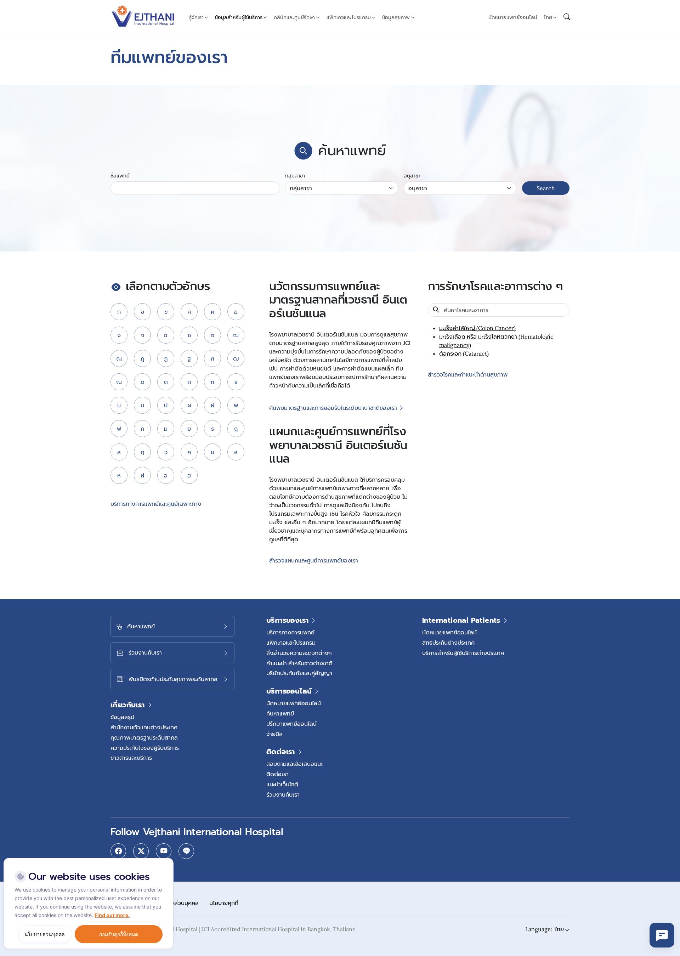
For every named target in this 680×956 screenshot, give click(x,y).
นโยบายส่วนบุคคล (177, 902)
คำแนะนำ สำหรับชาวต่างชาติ (299, 663)
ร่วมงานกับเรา (283, 794)
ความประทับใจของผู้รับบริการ (144, 747)
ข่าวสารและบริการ (131, 757)
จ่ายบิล (274, 733)
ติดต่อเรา (277, 773)
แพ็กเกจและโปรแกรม (291, 642)
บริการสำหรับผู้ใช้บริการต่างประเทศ (463, 652)
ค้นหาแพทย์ (280, 713)
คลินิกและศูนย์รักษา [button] (294, 17)
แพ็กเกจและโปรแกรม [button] (349, 17)
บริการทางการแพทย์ (290, 632)
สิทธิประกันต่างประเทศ (448, 642)
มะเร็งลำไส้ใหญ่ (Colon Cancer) (477, 328)
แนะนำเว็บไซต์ (282, 784)
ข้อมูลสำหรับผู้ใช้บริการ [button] (238, 17)
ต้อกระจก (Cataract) (464, 353)
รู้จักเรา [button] (196, 17)
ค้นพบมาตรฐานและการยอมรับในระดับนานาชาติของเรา (333, 408)
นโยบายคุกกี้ (223, 902)
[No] (166, 859)
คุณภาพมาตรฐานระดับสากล (144, 737)
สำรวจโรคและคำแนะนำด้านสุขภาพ (468, 374)
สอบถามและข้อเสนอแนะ (294, 763)
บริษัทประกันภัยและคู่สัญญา (299, 673)
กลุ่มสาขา (295, 176)
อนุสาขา (412, 176)
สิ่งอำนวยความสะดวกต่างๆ (299, 652)
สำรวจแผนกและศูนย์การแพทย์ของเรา (313, 560)
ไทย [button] (548, 17)
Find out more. (112, 915)
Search (546, 188)
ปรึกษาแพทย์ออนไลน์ (291, 723)
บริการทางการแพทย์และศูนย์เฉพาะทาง (155, 503)
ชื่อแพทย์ (120, 176)
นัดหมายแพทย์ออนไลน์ (512, 17)
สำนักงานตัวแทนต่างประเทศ (143, 727)
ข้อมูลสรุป (122, 716)
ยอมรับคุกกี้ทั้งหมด (118, 934)
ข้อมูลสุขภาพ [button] (396, 17)
